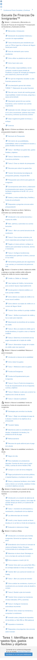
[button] (1, 2)
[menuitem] (1, 5)
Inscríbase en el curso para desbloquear (18, 654)
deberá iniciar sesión (23, 652)
